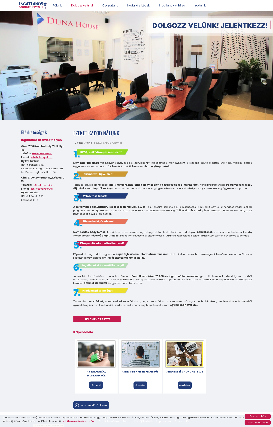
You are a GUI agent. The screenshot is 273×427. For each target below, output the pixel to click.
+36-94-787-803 (42, 185)
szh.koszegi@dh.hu (42, 188)
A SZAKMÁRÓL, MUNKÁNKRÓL (96, 373)
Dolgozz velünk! (82, 5)
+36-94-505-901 (42, 153)
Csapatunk (110, 5)
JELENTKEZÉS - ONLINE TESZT (184, 371)
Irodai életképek (138, 5)
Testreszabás (257, 416)
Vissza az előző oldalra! (93, 405)
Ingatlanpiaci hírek (172, 5)
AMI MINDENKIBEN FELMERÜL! (140, 371)
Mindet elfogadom (258, 422)
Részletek (96, 385)
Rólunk (57, 5)
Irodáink (200, 5)
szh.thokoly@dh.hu (41, 157)
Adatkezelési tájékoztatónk (78, 421)
